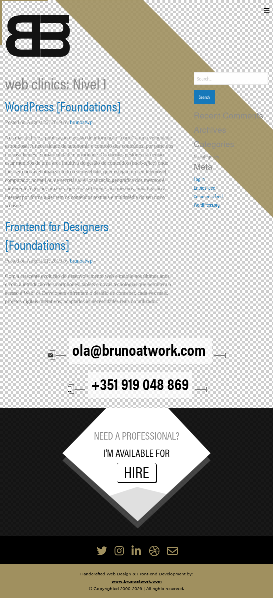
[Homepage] (38, 35)
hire (136, 473)
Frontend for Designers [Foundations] (57, 235)
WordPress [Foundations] (63, 106)
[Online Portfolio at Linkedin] (136, 550)
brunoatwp (81, 122)
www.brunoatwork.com (137, 581)
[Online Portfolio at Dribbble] (154, 550)
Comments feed (208, 196)
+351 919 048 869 (140, 383)
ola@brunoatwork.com (140, 349)
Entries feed (204, 187)
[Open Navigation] (267, 11)
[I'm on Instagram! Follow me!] (119, 550)
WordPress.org (207, 204)
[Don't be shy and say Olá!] (172, 550)
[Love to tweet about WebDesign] (102, 550)
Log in (199, 179)
